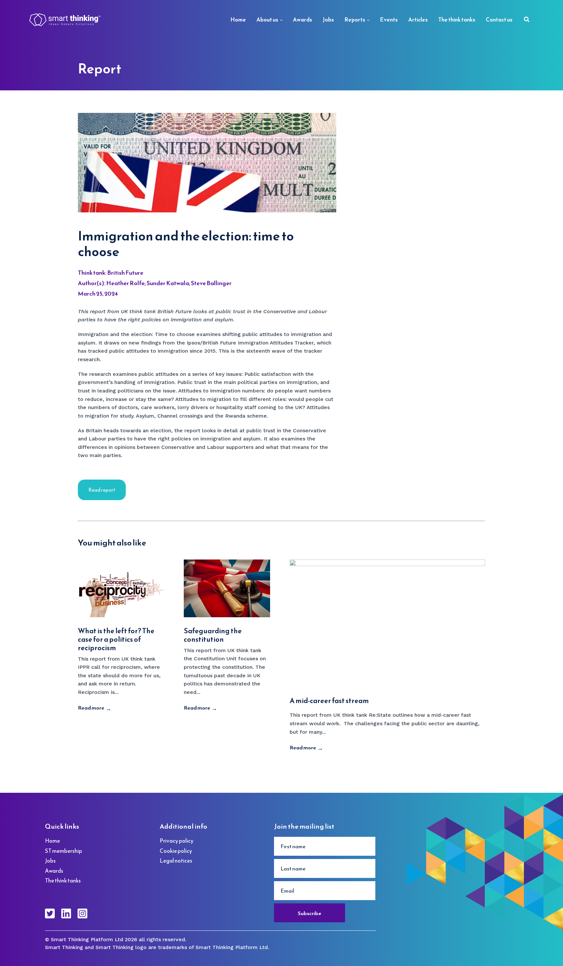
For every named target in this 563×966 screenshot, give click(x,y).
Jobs (328, 19)
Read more (91, 708)
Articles (418, 19)
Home (238, 19)
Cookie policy (176, 851)
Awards (302, 19)
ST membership (63, 851)
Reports (354, 19)
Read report (101, 490)
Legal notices (176, 860)
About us (267, 19)
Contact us (499, 19)
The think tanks (456, 19)
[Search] (526, 20)
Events (389, 19)
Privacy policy (177, 840)
